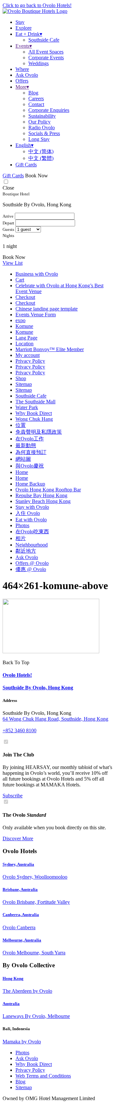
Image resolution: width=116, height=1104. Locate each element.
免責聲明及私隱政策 (38, 432)
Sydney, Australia (18, 864)
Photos (22, 525)
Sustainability (42, 116)
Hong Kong (13, 978)
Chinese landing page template (46, 308)
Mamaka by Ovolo (22, 1041)
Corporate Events (46, 57)
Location (24, 343)
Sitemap (23, 384)
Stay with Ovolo (32, 507)
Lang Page (26, 337)
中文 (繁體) (40, 158)
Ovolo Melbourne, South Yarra (34, 952)
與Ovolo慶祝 (29, 465)
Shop (20, 378)
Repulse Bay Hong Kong (41, 495)
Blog (33, 92)
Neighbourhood (31, 544)
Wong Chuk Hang (34, 419)
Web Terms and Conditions (43, 1076)
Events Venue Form (35, 314)
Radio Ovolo (41, 127)
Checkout (25, 297)
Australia (11, 1003)
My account (27, 355)
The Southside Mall (35, 401)
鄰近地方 (25, 551)
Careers (36, 98)
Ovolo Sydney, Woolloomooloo (35, 877)
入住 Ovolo (27, 513)
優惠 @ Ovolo (30, 569)
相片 (20, 538)
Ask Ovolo (26, 557)
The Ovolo (24, 815)
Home (21, 472)
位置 (20, 425)
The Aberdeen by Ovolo (27, 991)
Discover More (18, 838)
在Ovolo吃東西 (32, 531)
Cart (19, 279)
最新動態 (25, 445)
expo (20, 320)
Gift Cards (26, 164)
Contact (36, 104)
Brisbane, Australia (20, 889)
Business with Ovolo (36, 274)
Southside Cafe (43, 40)
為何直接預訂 (30, 452)
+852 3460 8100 (19, 730)
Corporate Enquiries (48, 110)
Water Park (26, 407)
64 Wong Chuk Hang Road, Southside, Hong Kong (55, 719)
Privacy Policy (30, 361)
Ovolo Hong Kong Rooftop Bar (48, 489)
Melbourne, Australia (22, 940)
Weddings (38, 63)
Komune (24, 326)
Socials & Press (44, 133)
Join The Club (18, 754)
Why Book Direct (33, 413)
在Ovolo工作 (29, 438)
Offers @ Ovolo (32, 563)
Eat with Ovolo (31, 519)
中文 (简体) (40, 151)
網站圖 (23, 459)
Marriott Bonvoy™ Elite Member (49, 349)
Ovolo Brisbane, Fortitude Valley (36, 902)
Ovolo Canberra (19, 927)
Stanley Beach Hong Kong (43, 501)
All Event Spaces (45, 51)
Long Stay (39, 139)
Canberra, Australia (21, 914)
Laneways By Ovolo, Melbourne (36, 1016)
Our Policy (39, 121)
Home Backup (30, 484)
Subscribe (13, 795)
